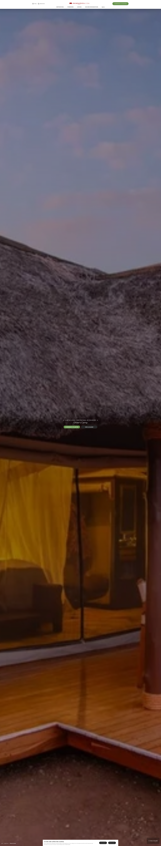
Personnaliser (112, 842)
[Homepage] (2, 843)
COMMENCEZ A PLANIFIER (120, 3)
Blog (103, 7)
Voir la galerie (89, 427)
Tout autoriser (103, 842)
